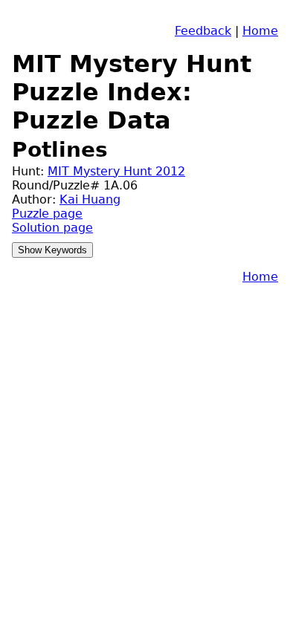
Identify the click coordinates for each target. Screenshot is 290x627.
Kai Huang (89, 199)
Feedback (203, 31)
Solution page (52, 228)
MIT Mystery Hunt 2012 (116, 171)
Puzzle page (47, 214)
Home (260, 31)
